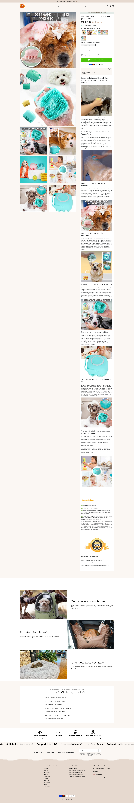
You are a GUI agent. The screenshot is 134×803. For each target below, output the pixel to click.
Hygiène (46, 774)
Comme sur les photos (88, 45)
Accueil (46, 768)
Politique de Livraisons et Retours (77, 770)
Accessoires (47, 776)
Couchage (47, 772)
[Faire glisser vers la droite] (111, 69)
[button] (107, 6)
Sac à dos (46, 780)
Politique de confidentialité (75, 772)
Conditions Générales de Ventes (77, 776)
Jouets (46, 778)
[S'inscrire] (99, 750)
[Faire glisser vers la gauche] (109, 69)
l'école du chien (68, 799)
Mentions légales (73, 768)
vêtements (47, 782)
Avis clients (47, 786)
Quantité (83, 48)
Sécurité (46, 770)
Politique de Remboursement (76, 774)
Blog (45, 784)
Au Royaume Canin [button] (52, 765)
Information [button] (74, 765)
